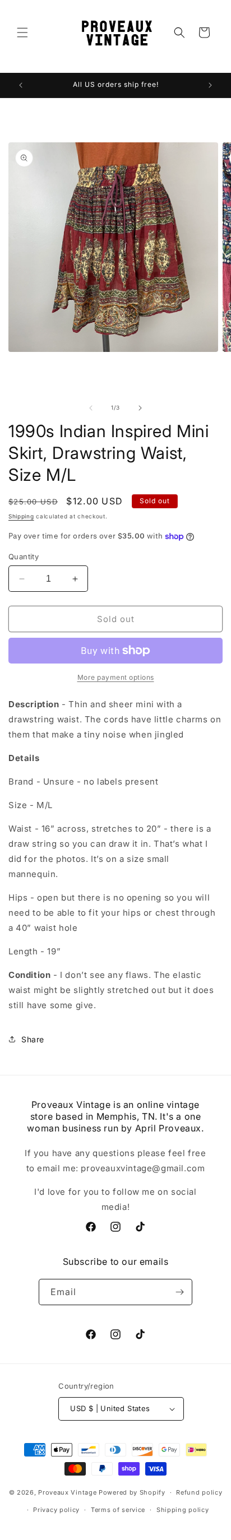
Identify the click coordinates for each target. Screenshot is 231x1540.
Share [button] (32, 1039)
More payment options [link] (115, 677)
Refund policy (199, 1492)
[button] (22, 32)
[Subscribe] (179, 1292)
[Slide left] (90, 408)
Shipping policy (182, 1510)
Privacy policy (56, 1510)
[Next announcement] (210, 85)
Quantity (23, 556)
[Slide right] (140, 408)
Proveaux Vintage (67, 1492)
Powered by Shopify (132, 1492)
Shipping (21, 516)
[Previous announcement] (20, 85)
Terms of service (118, 1510)
